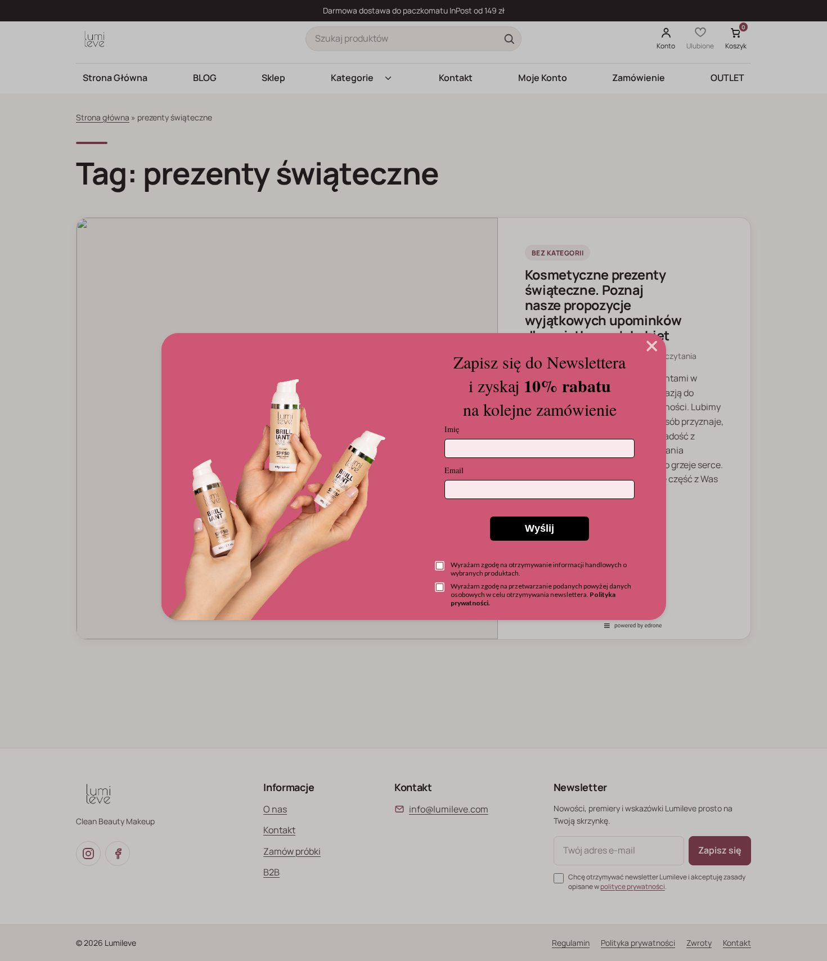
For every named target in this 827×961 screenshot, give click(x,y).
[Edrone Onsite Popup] (413, 480)
